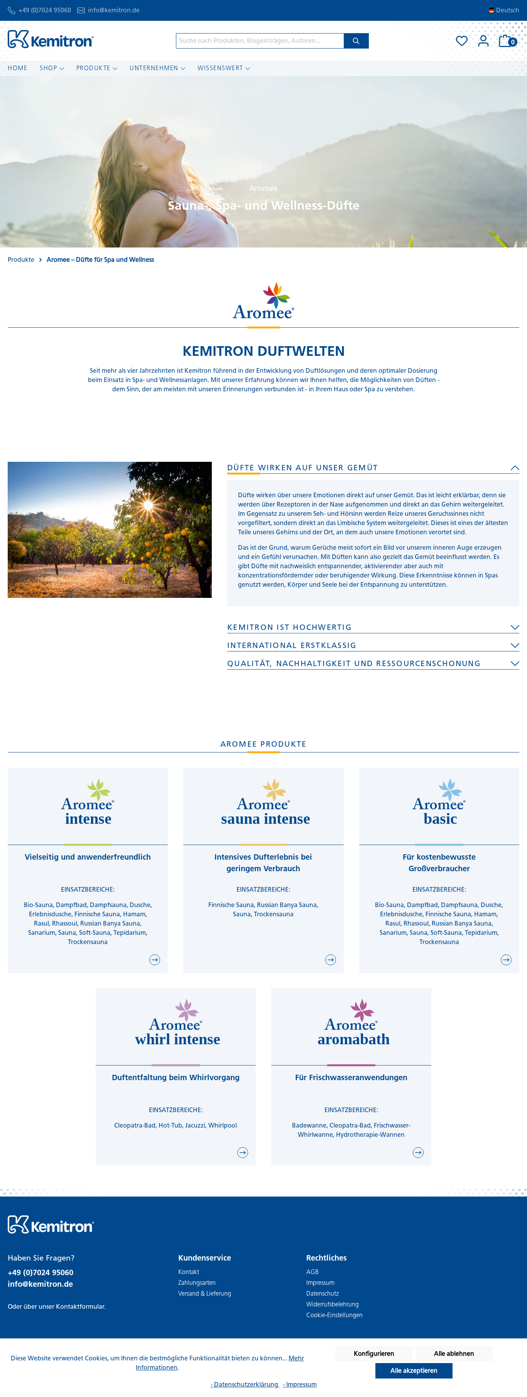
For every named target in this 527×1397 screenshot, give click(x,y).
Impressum (320, 1282)
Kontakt (188, 1272)
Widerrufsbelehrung (332, 1304)
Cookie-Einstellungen (334, 1315)
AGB (312, 1272)
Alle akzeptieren (413, 1370)
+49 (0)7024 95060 (45, 10)
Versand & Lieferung (204, 1293)
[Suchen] (356, 41)
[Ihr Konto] (483, 41)
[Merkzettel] (462, 41)
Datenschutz (322, 1293)
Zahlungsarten (197, 1282)
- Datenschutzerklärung (245, 1384)
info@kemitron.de (114, 10)
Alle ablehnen (454, 1353)
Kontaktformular (80, 1306)
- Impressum (300, 1384)
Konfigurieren (374, 1353)
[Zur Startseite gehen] (51, 39)
